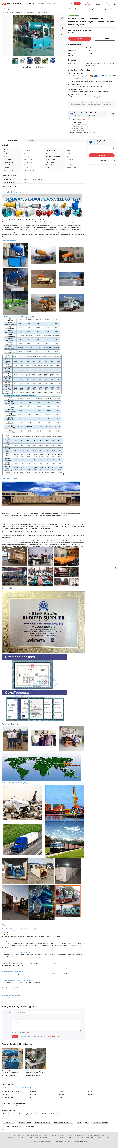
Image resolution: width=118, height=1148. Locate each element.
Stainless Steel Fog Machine (100, 1122)
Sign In (71, 132)
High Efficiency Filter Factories (42, 1122)
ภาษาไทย (87, 1137)
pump (32, 1097)
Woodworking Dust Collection (27, 1114)
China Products (25, 1135)
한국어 (73, 1137)
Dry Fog (87, 1122)
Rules (115, 9)
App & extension (95, 9)
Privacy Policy (84, 1141)
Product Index (89, 1135)
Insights (103, 1135)
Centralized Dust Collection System (48, 1114)
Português (30, 1137)
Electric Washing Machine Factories (63, 1122)
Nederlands (62, 1137)
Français (36, 1137)
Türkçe (92, 1137)
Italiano (50, 1137)
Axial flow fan (5, 1094)
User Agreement (68, 1141)
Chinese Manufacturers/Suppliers (38, 1135)
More (3, 1129)
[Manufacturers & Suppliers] (11, 3)
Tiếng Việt (98, 1137)
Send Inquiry (80, 38)
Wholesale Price (61, 1135)
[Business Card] (114, 148)
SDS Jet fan (91, 1091)
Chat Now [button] (106, 38)
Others (61, 1097)
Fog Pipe (79, 1122)
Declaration (77, 1141)
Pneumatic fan (34, 1094)
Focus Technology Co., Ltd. (47, 1141)
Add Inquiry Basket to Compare (34, 67)
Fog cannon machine (7, 1097)
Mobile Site (96, 1135)
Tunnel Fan (62, 1091)
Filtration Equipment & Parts (32, 12)
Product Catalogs (26, 1088)
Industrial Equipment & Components (14, 12)
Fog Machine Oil (16, 1126)
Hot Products (17, 1135)
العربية (68, 1137)
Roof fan (61, 1094)
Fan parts (90, 1094)
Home (3, 12)
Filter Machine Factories (24, 1122)
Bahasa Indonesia (107, 1137)
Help (85, 9)
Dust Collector (43, 12)
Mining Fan (33, 1091)
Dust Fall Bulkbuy (29, 1126)
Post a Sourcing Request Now (50, 1036)
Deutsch (56, 1137)
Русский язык (43, 1137)
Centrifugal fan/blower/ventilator (11, 1091)
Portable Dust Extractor (9, 1114)
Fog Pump (6, 1126)
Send (14, 1036)
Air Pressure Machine (8, 1122)
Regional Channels (79, 1135)
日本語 (77, 1137)
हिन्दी (82, 1137)
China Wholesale (52, 1135)
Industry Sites (70, 1135)
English (18, 1137)
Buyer (76, 9)
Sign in (114, 4)
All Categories (7, 9)
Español (24, 1137)
